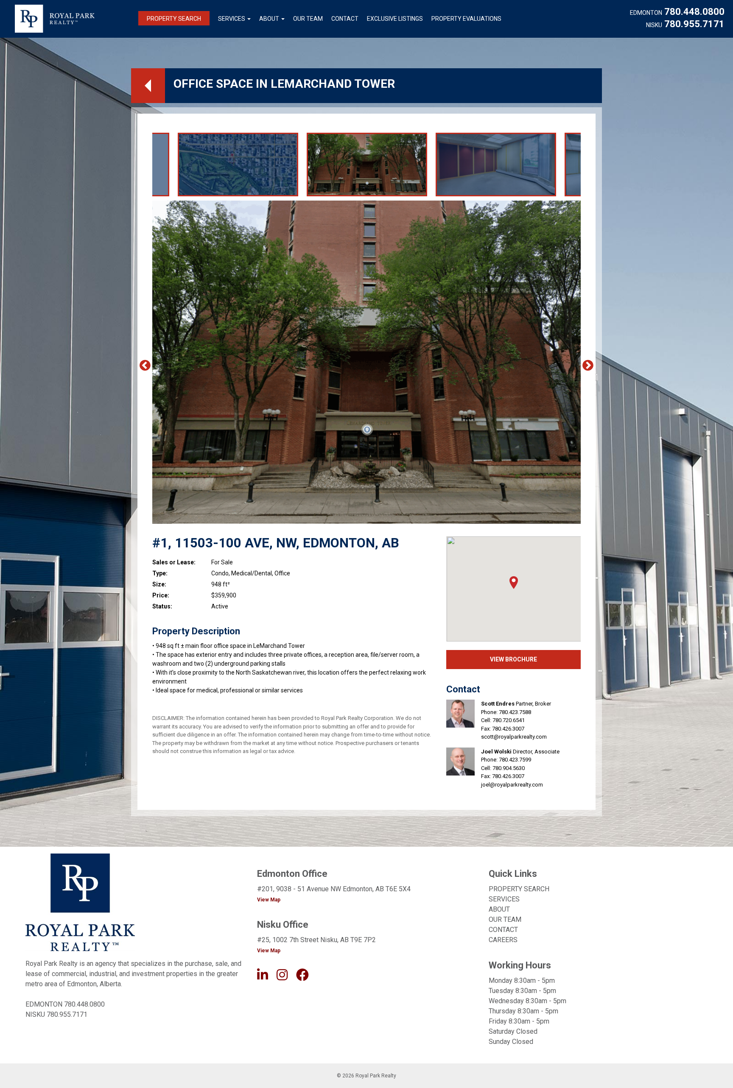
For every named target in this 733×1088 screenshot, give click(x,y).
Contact (344, 18)
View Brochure (513, 659)
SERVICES (504, 899)
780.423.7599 (515, 759)
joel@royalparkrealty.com (512, 784)
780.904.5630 (508, 768)
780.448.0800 (694, 11)
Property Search (174, 18)
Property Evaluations (466, 18)
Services (231, 18)
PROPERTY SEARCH (519, 889)
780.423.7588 (515, 712)
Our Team (308, 18)
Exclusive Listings (395, 18)
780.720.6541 (508, 720)
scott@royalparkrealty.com (514, 737)
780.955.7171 (694, 24)
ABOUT (499, 909)
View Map (268, 900)
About (269, 18)
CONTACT (503, 930)
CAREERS (503, 940)
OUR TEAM (505, 919)
